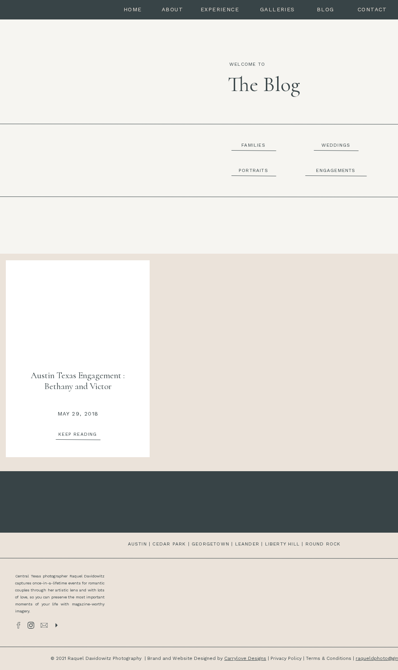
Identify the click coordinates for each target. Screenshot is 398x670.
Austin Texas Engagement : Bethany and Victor (78, 381)
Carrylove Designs (245, 658)
